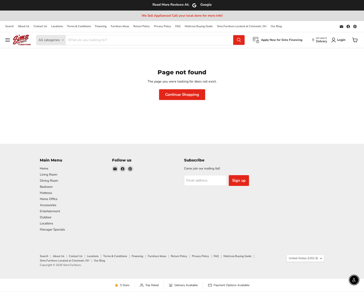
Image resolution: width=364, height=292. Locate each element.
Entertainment (50, 211)
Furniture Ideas (120, 26)
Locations (57, 26)
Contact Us (40, 26)
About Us (23, 26)
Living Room (48, 174)
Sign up (239, 180)
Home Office (49, 199)
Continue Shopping (182, 94)
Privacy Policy (162, 26)
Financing (101, 26)
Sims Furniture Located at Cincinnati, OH (241, 26)
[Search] (239, 40)
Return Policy (141, 26)
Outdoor (45, 217)
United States (303, 258)
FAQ (178, 26)
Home (44, 168)
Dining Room (49, 181)
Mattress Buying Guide (199, 26)
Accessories (48, 205)
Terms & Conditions (79, 26)
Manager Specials (52, 229)
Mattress (46, 193)
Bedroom (46, 187)
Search (9, 26)
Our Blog (276, 26)
